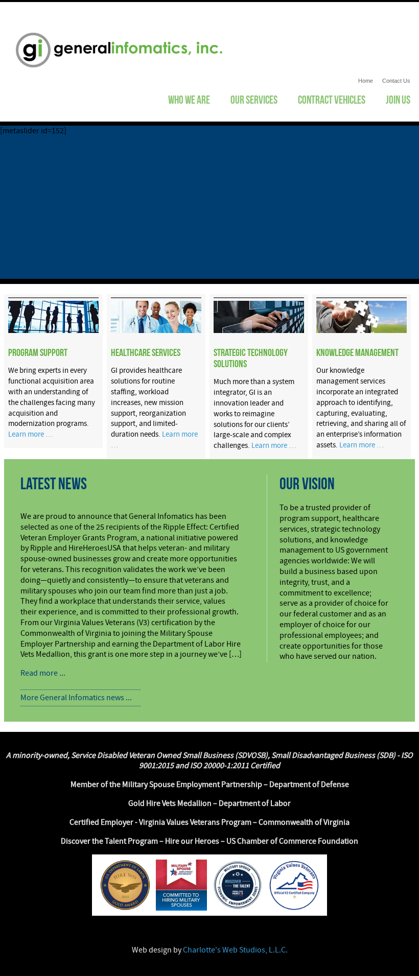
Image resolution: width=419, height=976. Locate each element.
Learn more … (30, 434)
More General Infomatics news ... (76, 697)
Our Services (253, 99)
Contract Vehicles (331, 99)
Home (365, 81)
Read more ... (42, 673)
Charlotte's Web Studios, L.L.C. (235, 950)
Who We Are (189, 99)
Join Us (398, 99)
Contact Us (396, 81)
